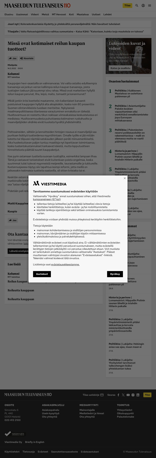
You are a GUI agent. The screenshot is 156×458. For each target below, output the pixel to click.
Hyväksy (115, 274)
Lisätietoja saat (56, 264)
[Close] (125, 178)
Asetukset (42, 274)
